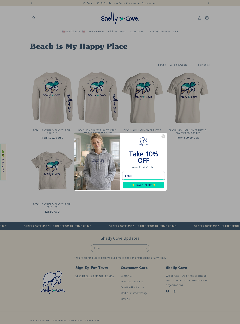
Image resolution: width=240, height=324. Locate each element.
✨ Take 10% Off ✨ (143, 185)
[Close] (163, 136)
